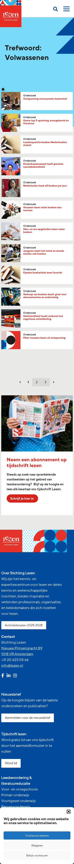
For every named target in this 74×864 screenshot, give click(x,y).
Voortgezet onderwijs (18, 801)
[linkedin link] (8, 676)
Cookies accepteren (37, 835)
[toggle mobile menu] (65, 10)
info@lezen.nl (12, 665)
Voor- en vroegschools (19, 789)
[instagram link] (15, 676)
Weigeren (37, 845)
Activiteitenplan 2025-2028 (24, 625)
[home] (10, 13)
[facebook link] (2, 676)
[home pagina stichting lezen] (3, 89)
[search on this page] (55, 10)
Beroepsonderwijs (15, 806)
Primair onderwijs (15, 795)
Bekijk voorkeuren (37, 855)
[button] (68, 811)
